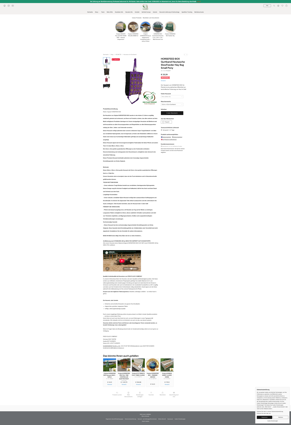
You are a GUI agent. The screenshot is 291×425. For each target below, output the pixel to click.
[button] (145, 7)
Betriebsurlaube (199, 12)
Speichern (116, 59)
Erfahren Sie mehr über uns (264, 413)
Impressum (170, 419)
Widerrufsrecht (162, 419)
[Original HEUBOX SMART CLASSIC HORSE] (167, 364)
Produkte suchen (117, 395)
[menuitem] (185, 54)
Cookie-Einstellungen (180, 419)
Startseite (90, 12)
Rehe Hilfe (110, 12)
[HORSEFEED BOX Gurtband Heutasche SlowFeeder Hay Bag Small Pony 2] (106, 79)
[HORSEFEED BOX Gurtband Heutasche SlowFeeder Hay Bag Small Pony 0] (106, 60)
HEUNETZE (118, 54)
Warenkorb (163, 395)
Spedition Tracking (187, 12)
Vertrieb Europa (146, 12)
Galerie (155, 12)
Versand (163, 80)
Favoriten (151, 395)
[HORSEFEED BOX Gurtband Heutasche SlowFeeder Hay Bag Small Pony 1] (106, 70)
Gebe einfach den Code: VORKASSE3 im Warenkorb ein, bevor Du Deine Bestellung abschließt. (166, 1)
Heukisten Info (119, 12)
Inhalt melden (145, 421)
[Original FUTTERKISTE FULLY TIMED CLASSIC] (138, 364)
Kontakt (137, 12)
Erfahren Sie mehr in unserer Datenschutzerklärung (270, 411)
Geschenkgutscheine (174, 395)
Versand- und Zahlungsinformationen (147, 419)
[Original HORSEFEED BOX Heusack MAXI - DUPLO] (109, 364)
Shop (96, 12)
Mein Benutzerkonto (128, 395)
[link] (272, 420)
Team (103, 12)
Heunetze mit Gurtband (129, 54)
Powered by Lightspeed (145, 424)
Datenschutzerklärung (130, 419)
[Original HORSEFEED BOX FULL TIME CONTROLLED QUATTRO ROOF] (123, 364)
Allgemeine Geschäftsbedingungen (114, 419)
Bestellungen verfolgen (139, 395)
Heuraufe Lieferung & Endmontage (169, 12)
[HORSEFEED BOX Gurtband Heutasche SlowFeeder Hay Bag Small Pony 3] (106, 86)
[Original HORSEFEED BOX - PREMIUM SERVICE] (152, 364)
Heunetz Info (129, 12)
